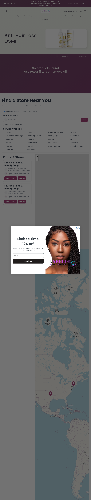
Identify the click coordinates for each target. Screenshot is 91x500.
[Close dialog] (77, 228)
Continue (28, 261)
